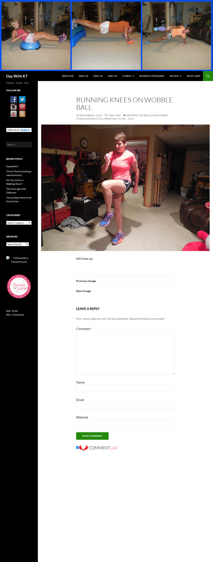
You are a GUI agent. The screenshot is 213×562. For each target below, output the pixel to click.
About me (67, 76)
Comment (84, 329)
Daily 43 (112, 76)
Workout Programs (151, 76)
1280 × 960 (114, 115)
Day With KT (17, 76)
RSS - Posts (12, 310)
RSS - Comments (15, 314)
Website (82, 417)
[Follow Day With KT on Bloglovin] (19, 129)
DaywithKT (12, 166)
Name (80, 382)
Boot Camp (193, 76)
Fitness (127, 76)
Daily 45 (83, 76)
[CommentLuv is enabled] (98, 448)
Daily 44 (98, 76)
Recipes (174, 76)
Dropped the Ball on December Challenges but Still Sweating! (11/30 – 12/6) (122, 117)
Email (80, 400)
